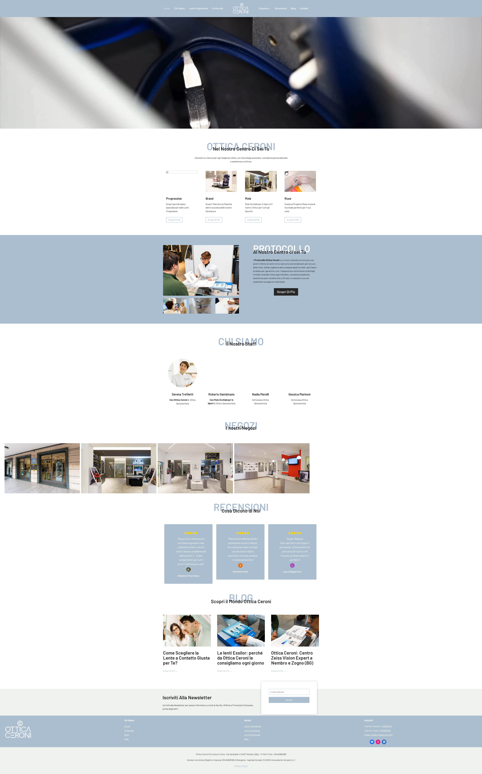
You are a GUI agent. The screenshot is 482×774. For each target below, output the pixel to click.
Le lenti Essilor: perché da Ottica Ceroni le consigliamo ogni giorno (240, 657)
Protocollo (217, 8)
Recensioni (281, 8)
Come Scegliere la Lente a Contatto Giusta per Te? (186, 657)
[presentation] (187, 631)
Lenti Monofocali (252, 734)
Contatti (304, 8)
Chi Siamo (179, 8)
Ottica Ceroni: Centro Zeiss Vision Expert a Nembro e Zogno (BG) (292, 657)
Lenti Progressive (198, 8)
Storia (127, 726)
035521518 (387, 726)
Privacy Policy (241, 765)
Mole (126, 739)
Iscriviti (289, 700)
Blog (293, 8)
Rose (126, 734)
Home (167, 8)
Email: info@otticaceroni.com (378, 734)
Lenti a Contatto (252, 730)
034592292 (385, 730)
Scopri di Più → (170, 671)
